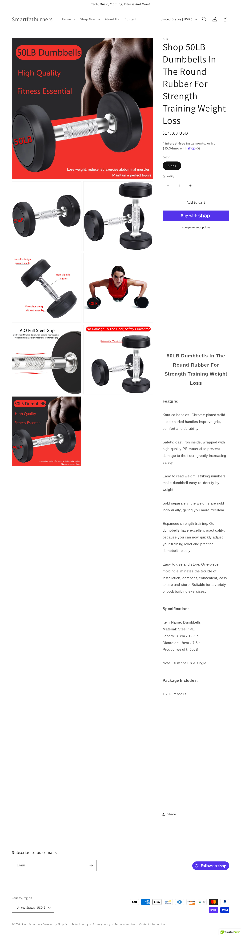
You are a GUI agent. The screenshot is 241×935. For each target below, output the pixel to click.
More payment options (195, 227)
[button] (68, 19)
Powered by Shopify (55, 924)
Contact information (152, 924)
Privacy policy (101, 924)
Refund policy (80, 924)
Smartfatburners (31, 924)
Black (172, 166)
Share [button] (171, 814)
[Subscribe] (91, 865)
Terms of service (125, 924)
